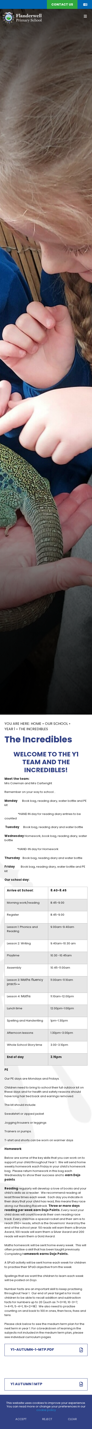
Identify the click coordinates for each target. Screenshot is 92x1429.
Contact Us (62, 4)
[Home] (22, 17)
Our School (56, 724)
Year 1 (9, 729)
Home (36, 724)
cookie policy (46, 1410)
